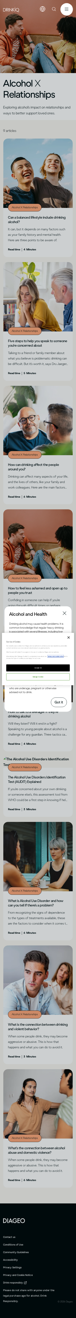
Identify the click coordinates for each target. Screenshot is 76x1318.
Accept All (38, 668)
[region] (38, 659)
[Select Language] (42, 9)
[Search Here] (54, 9)
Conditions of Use (13, 1244)
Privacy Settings (12, 1267)
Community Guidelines (16, 1252)
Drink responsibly (13, 1282)
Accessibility (10, 1259)
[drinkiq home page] (11, 9)
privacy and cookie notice (55, 656)
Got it (59, 702)
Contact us (9, 1237)
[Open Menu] (66, 9)
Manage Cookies (38, 677)
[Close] (68, 637)
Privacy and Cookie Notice (18, 1275)
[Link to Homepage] (14, 1220)
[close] (12, 614)
